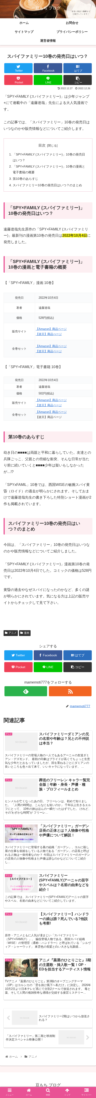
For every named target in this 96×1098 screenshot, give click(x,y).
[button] (87, 646)
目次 (42, 145)
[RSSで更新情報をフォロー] (70, 691)
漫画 (26, 632)
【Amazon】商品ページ (51, 329)
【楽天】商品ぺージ (49, 334)
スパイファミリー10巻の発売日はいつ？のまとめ (47, 185)
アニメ (12, 632)
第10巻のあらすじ (25, 178)
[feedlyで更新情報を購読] (25, 691)
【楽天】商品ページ (49, 351)
